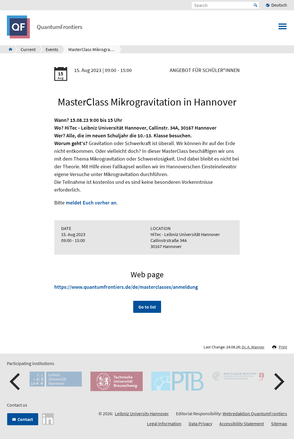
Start (255, 5)
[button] (15, 381)
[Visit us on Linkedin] (48, 418)
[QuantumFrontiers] (8, 49)
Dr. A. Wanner (253, 347)
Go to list (147, 307)
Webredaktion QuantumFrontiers (255, 413)
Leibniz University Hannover (142, 413)
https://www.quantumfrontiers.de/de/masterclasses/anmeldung (126, 287)
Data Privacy (200, 423)
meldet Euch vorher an (91, 202)
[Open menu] (282, 28)
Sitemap (279, 423)
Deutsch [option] (279, 5)
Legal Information (164, 423)
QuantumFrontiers (59, 27)
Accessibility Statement (241, 423)
